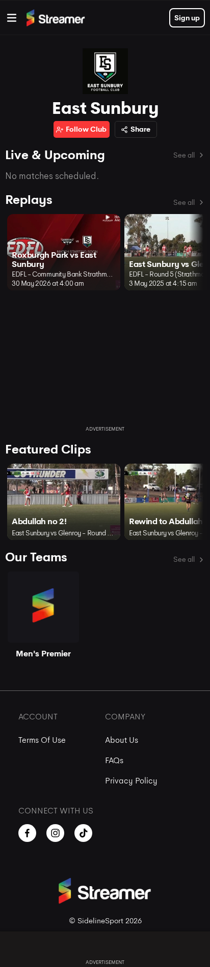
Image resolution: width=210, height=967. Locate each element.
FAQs (114, 760)
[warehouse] (11, 18)
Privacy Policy (131, 780)
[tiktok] (83, 833)
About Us (121, 740)
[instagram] (55, 833)
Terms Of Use (42, 740)
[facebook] (27, 833)
